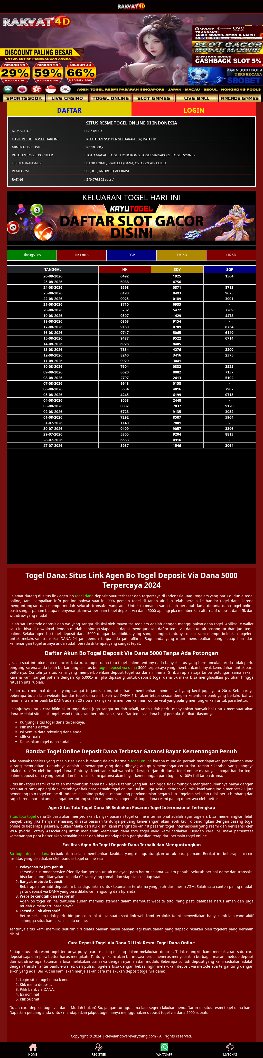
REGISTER (99, 1054)
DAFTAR (69, 110)
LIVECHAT (230, 1054)
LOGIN (193, 110)
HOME (32, 1054)
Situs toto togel (23, 816)
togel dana (84, 595)
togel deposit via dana (118, 667)
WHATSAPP (164, 1054)
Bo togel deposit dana (29, 853)
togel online (141, 760)
